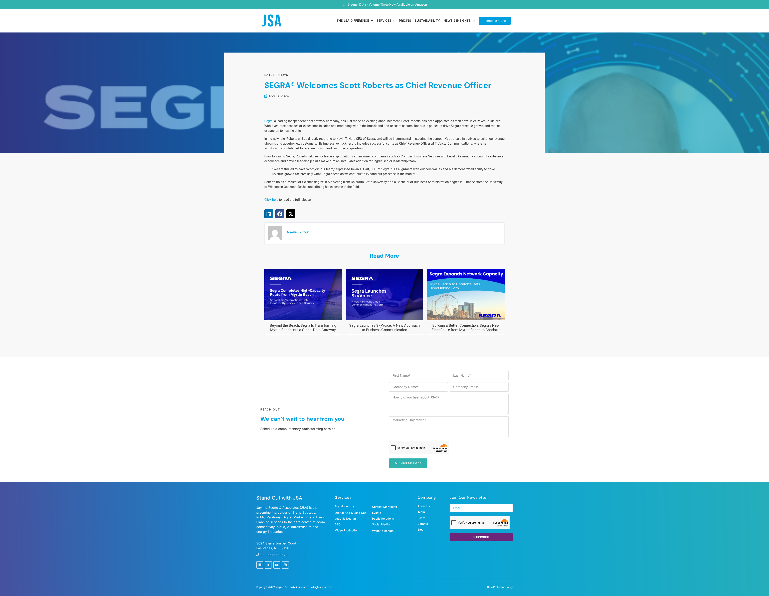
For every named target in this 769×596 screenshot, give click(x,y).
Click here (271, 200)
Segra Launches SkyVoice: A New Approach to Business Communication (384, 327)
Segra (268, 121)
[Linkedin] (259, 564)
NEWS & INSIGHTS (457, 20)
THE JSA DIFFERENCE (353, 20)
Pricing (405, 20)
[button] (268, 213)
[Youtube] (276, 564)
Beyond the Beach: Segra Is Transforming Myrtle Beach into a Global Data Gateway (303, 327)
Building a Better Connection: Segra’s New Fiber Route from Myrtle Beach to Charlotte (466, 327)
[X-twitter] (268, 564)
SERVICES (384, 20)
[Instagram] (285, 564)
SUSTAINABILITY (427, 20)
